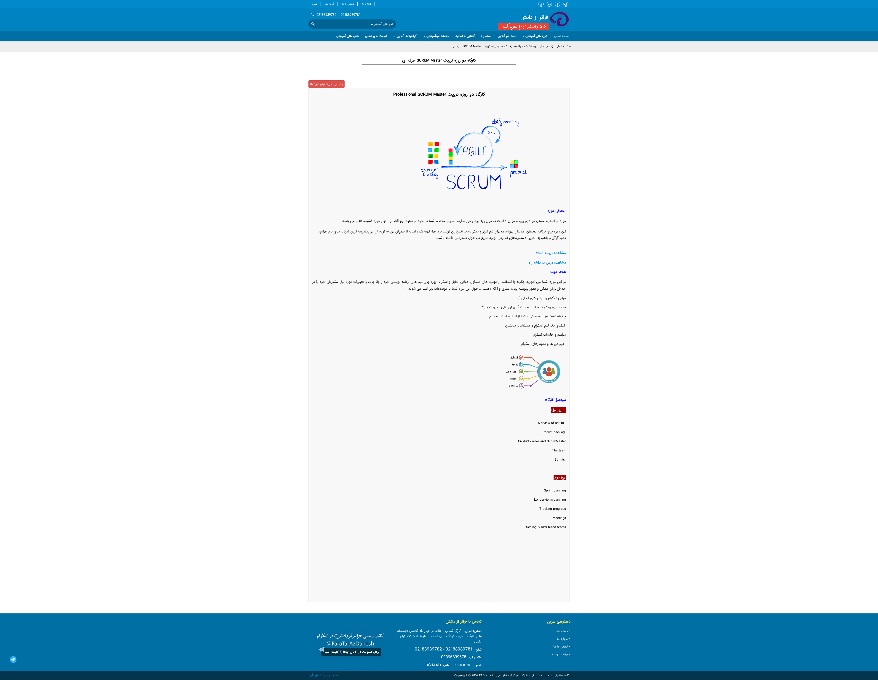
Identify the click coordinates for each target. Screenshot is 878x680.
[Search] (313, 24)
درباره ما (366, 4)
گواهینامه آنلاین (407, 36)
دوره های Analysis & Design (532, 46)
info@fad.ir (433, 664)
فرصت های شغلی (376, 36)
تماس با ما (348, 4)
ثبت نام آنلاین (507, 36)
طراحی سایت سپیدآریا (323, 675)
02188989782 (428, 649)
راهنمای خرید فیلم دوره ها (326, 84)
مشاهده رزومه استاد (550, 253)
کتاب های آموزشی (347, 36)
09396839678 (453, 657)
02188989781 (459, 649)
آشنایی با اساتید (465, 36)
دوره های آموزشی (536, 36)
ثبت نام (329, 4)
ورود (314, 4)
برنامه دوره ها (559, 654)
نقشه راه (486, 36)
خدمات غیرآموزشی (437, 36)
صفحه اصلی (563, 46)
